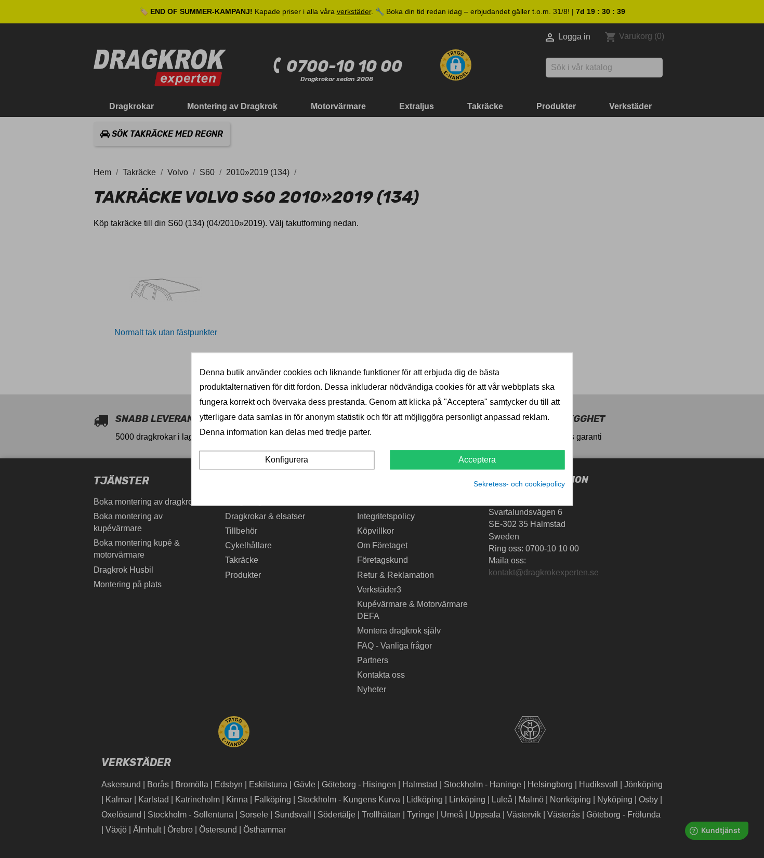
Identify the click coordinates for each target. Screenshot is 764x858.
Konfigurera (286, 460)
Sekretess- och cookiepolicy (519, 484)
